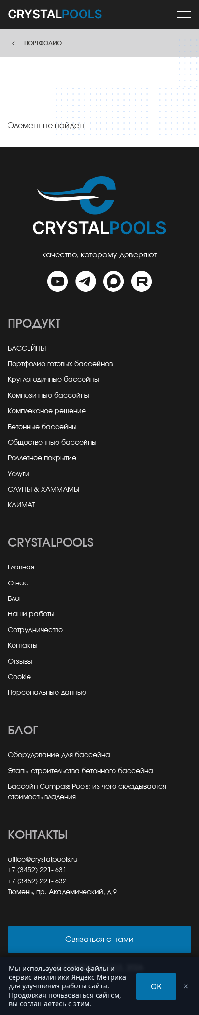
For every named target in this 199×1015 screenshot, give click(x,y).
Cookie (19, 677)
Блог (15, 599)
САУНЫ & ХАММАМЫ (43, 489)
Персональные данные (47, 692)
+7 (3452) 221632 (37, 881)
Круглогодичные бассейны (53, 379)
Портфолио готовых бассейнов (60, 364)
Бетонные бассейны (42, 427)
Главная (21, 567)
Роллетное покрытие (42, 458)
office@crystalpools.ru (43, 859)
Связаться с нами (99, 939)
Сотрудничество (35, 630)
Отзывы (20, 661)
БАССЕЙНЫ (27, 348)
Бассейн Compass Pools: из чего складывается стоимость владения (87, 792)
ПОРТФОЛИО (43, 43)
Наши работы (31, 614)
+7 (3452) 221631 (37, 870)
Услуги (18, 474)
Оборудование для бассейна (59, 755)
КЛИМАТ (21, 505)
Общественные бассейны (52, 442)
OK (156, 986)
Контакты (23, 645)
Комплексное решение (47, 411)
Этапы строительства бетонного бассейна (80, 771)
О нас (18, 583)
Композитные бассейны (48, 395)
